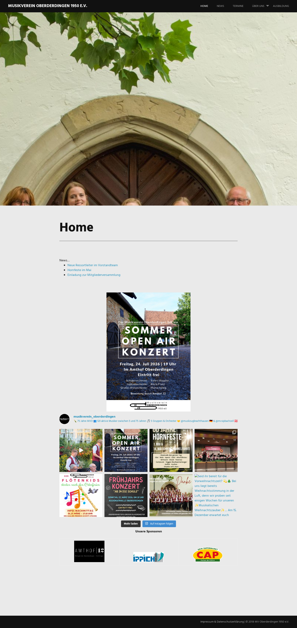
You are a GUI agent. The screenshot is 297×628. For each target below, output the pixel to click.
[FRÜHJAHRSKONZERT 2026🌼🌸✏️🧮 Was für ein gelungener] (216, 450)
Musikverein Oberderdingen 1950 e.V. (47, 5)
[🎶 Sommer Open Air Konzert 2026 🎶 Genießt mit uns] (125, 450)
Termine (238, 6)
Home (204, 6)
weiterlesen (41, 120)
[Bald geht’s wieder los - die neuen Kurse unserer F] (80, 495)
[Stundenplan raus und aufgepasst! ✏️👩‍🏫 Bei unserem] (125, 495)
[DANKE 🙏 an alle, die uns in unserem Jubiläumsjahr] (171, 495)
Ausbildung (281, 6)
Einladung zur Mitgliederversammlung (93, 275)
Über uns (258, 6)
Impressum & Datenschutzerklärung (222, 622)
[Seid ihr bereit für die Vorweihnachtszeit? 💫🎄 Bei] (216, 495)
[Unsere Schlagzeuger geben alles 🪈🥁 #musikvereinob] (80, 450)
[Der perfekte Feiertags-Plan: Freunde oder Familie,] (171, 450)
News (220, 6)
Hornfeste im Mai (79, 270)
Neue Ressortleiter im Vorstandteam (92, 265)
